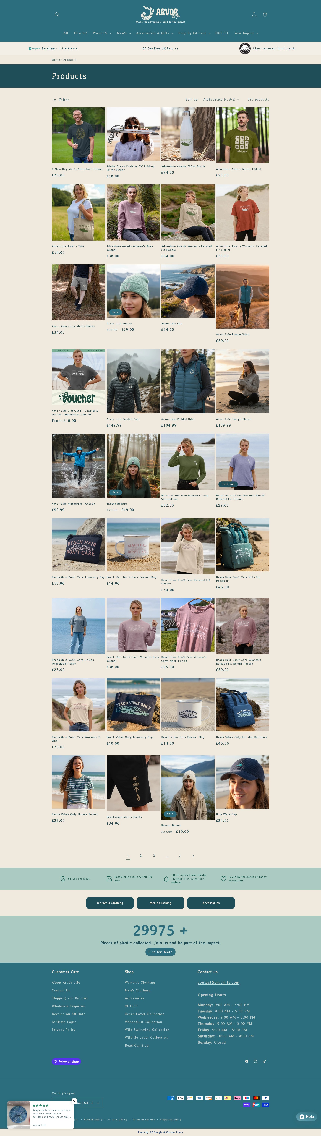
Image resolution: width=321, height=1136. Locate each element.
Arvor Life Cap (171, 323)
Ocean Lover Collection (144, 1014)
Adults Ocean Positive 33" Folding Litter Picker (131, 168)
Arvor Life (71, 1119)
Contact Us (61, 990)
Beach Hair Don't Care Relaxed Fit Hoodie (185, 581)
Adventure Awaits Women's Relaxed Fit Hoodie (186, 248)
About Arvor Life (66, 982)
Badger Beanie (117, 503)
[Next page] (193, 855)
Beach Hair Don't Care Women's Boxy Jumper (133, 659)
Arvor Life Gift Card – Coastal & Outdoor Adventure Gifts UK (75, 412)
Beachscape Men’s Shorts (124, 817)
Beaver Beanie (171, 825)
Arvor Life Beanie (119, 323)
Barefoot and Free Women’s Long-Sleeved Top (185, 497)
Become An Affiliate (68, 1014)
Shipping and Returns (70, 998)
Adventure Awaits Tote (68, 246)
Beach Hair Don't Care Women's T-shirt (76, 739)
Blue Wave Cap (226, 814)
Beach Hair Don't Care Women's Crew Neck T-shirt (183, 659)
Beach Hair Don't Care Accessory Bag (78, 577)
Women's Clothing (140, 982)
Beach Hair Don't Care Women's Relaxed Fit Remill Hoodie (238, 661)
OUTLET (131, 1006)
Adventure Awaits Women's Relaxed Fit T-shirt (241, 248)
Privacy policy (118, 1119)
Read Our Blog (137, 1045)
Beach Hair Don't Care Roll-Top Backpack (238, 579)
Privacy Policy (64, 1030)
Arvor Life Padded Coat (123, 419)
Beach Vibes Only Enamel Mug (182, 737)
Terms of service (143, 1119)
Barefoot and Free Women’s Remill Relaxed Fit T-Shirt (240, 497)
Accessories (135, 998)
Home (56, 59)
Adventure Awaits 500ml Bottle (183, 166)
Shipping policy (170, 1119)
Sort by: (192, 99)
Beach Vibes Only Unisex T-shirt (75, 814)
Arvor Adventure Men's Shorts (73, 326)
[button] (57, 14)
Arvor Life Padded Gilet (178, 419)
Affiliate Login (64, 1022)
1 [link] (128, 856)
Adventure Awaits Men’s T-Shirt (239, 169)
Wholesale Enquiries (69, 1006)
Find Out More (160, 952)
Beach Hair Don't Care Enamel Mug (131, 577)
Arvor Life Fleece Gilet (232, 334)
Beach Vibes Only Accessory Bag (130, 737)
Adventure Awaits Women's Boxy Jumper (130, 248)
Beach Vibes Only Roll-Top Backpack (241, 737)
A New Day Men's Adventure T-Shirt (77, 169)
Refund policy (93, 1119)
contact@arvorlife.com (218, 982)
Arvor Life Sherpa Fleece (234, 419)
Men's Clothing (137, 990)
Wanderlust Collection (143, 1022)
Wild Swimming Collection (147, 1030)
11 (180, 856)
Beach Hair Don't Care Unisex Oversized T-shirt (73, 661)
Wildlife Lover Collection (146, 1037)
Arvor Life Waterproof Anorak (73, 503)
